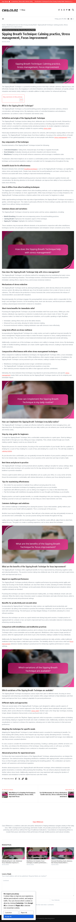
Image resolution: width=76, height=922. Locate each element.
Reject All (24, 912)
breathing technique (30, 169)
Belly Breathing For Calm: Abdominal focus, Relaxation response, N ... (12, 861)
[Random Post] (68, 19)
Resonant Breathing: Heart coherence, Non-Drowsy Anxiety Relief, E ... (61, 861)
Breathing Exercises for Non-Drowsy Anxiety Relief (22, 25)
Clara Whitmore (38, 822)
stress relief (47, 128)
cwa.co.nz (10, 9)
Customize (8, 912)
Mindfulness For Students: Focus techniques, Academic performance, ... (37, 861)
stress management (60, 137)
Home (4, 25)
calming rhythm (7, 451)
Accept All (8, 916)
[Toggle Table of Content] (20, 99)
